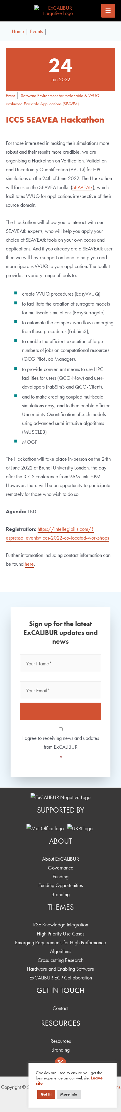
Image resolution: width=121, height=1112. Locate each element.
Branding (60, 894)
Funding (60, 876)
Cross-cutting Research (60, 960)
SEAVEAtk (82, 187)
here (29, 563)
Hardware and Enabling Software (60, 968)
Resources (61, 1041)
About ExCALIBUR (60, 858)
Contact (60, 1008)
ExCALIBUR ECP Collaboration (60, 977)
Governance (60, 867)
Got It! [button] (46, 1094)
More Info (68, 1094)
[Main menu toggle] (108, 11)
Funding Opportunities (60, 885)
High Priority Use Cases (60, 933)
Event (10, 96)
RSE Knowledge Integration (60, 924)
